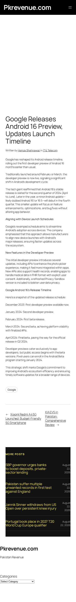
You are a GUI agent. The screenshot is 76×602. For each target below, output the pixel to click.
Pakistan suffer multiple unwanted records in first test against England (29, 487)
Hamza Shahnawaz (29, 150)
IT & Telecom (50, 150)
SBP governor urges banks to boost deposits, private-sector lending (26, 468)
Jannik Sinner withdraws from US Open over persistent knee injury (31, 506)
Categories (8, 576)
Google (12, 389)
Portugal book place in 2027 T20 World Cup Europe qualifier (30, 523)
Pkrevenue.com (27, 7)
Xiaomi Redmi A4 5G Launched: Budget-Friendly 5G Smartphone (23, 418)
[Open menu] (70, 7)
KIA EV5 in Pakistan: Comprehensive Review (55, 418)
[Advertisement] (38, 66)
